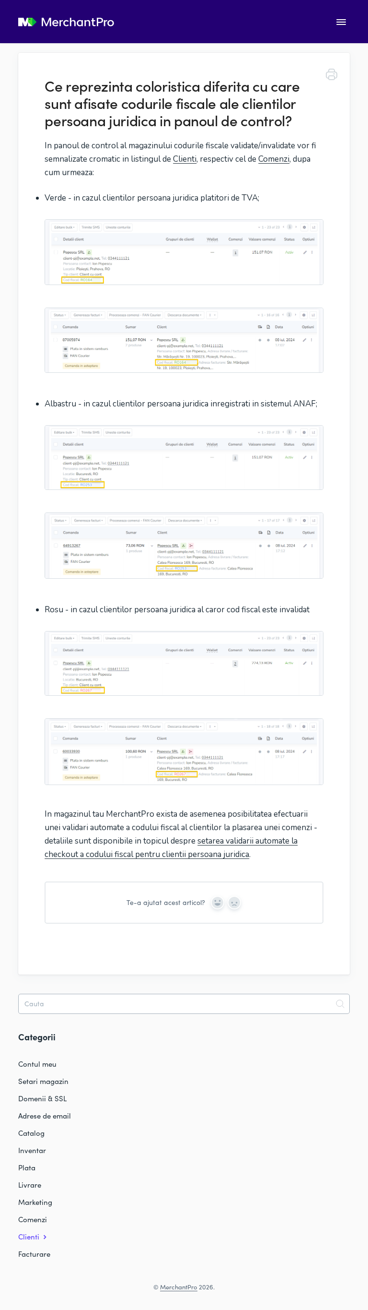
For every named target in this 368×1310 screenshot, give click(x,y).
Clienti (184, 159)
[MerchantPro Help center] (66, 22)
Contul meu (37, 1064)
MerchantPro (178, 1287)
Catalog (31, 1133)
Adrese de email (44, 1115)
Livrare (29, 1185)
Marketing (35, 1202)
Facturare (34, 1254)
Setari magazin (43, 1081)
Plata (26, 1167)
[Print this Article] (331, 76)
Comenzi (273, 159)
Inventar (32, 1150)
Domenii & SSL (42, 1098)
